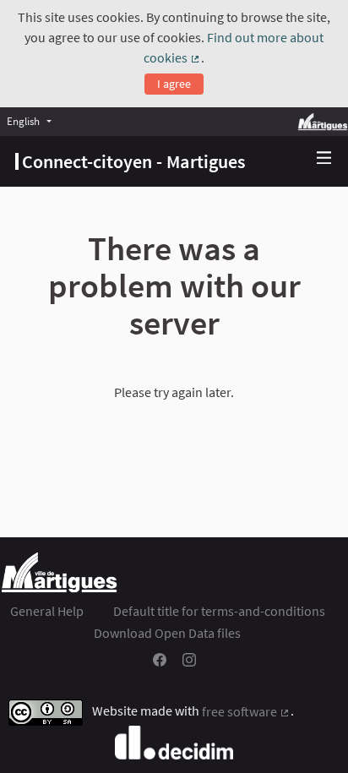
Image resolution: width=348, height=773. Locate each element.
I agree (174, 83)
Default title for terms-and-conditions (219, 610)
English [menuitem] (23, 121)
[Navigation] (324, 158)
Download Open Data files (167, 632)
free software (246, 711)
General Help (47, 610)
